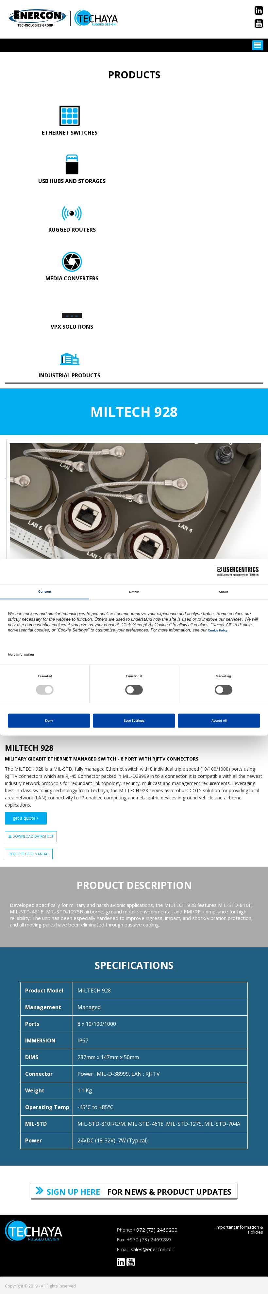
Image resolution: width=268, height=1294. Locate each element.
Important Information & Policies (239, 1230)
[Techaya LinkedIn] (259, 12)
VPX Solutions (72, 326)
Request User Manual (28, 854)
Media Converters (71, 278)
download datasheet (32, 836)
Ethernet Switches (69, 132)
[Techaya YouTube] (259, 25)
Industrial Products (69, 375)
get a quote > (26, 818)
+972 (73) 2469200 (155, 1229)
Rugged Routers (72, 229)
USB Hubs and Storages (72, 181)
